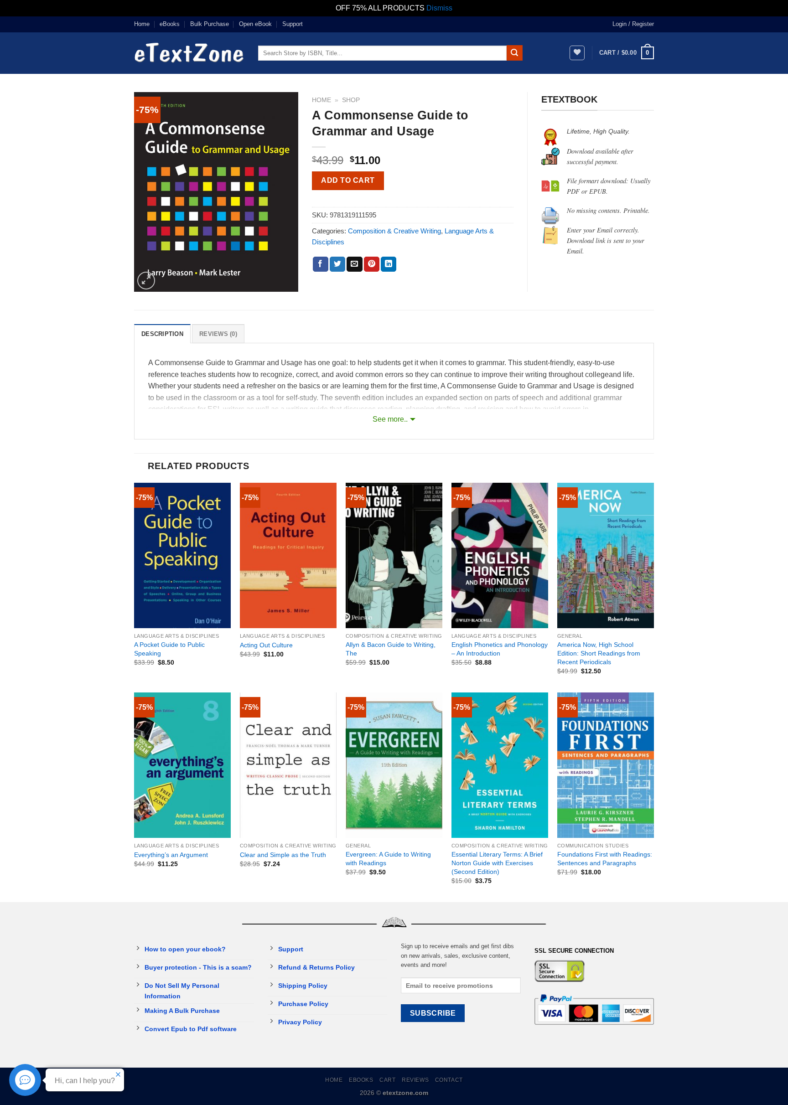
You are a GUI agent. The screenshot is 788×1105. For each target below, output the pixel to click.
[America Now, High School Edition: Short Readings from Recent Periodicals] (605, 555)
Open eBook (255, 24)
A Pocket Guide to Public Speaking (169, 649)
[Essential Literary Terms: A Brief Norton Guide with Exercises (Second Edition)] (499, 765)
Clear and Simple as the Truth (283, 854)
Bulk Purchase (209, 24)
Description (162, 333)
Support (292, 24)
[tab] (162, 333)
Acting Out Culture (266, 645)
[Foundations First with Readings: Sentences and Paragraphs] (605, 765)
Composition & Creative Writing (394, 231)
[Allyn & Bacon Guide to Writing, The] (394, 555)
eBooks (170, 24)
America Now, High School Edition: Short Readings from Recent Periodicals (598, 653)
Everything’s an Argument (171, 854)
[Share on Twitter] (337, 264)
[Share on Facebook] (320, 264)
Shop (351, 100)
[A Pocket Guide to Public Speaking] (182, 555)
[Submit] (514, 53)
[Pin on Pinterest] (371, 264)
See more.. (390, 419)
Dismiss (439, 8)
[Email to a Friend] (354, 264)
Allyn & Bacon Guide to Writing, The (390, 649)
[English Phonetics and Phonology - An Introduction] (499, 555)
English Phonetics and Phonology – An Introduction (499, 649)
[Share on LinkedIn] (388, 264)
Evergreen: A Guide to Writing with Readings (388, 859)
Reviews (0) (218, 333)
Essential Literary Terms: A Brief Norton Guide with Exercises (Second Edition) (497, 863)
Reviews (415, 1080)
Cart (387, 1080)
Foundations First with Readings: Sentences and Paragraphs (604, 859)
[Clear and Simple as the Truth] (288, 765)
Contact (449, 1080)
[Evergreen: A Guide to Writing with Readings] (394, 765)
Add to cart (347, 180)
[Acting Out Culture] (288, 555)
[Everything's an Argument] (182, 765)
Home (142, 24)
